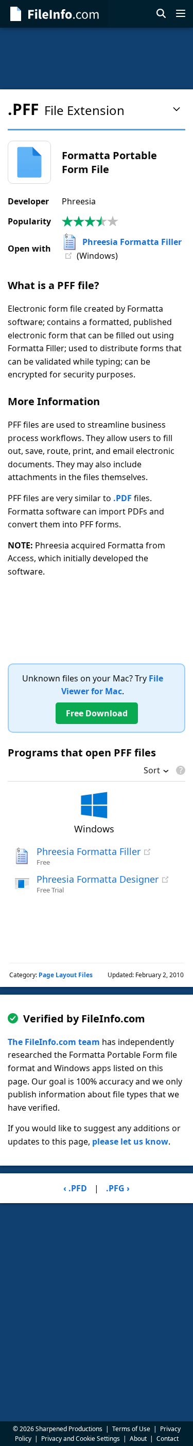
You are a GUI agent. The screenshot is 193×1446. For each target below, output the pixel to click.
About (138, 1438)
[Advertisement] (96, 58)
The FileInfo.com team (54, 1042)
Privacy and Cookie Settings (80, 1438)
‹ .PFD (75, 1188)
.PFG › (118, 1188)
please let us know (130, 1141)
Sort (152, 771)
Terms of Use (131, 1428)
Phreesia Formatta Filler (132, 242)
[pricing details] (179, 770)
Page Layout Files (66, 975)
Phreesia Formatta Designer (98, 879)
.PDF (122, 498)
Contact (167, 1438)
